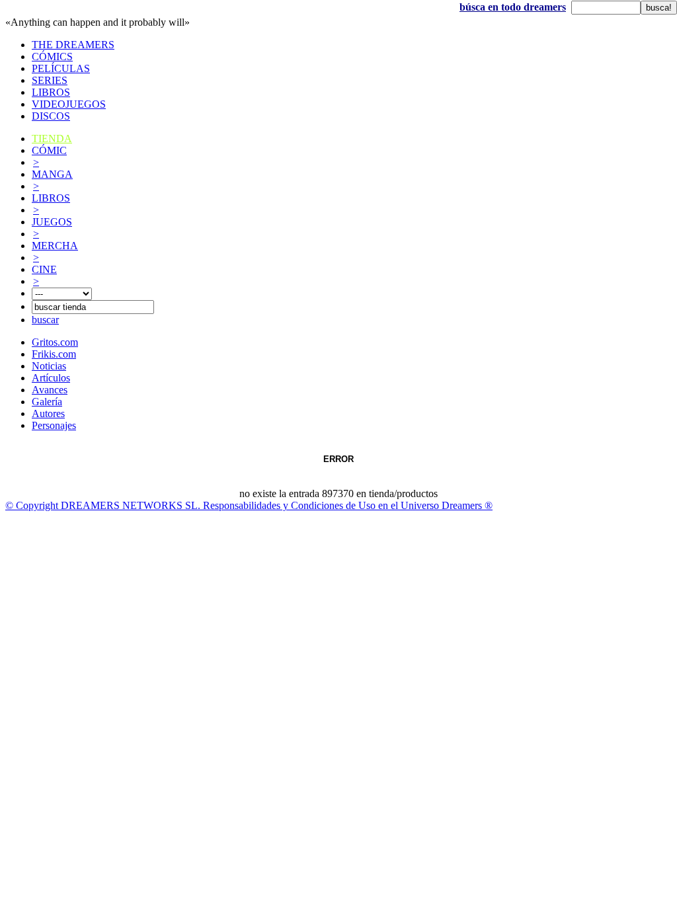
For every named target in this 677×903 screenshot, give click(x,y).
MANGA (52, 174)
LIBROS (51, 92)
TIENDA (52, 138)
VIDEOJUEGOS (69, 104)
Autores (48, 413)
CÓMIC (49, 150)
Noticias (49, 366)
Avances (49, 389)
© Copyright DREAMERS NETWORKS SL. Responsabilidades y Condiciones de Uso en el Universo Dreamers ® (249, 505)
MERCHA (55, 245)
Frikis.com (54, 354)
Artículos (51, 377)
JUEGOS (52, 221)
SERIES (49, 80)
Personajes (54, 425)
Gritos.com (55, 342)
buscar (45, 319)
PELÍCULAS (61, 68)
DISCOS (51, 116)
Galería (47, 401)
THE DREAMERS (73, 44)
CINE (44, 269)
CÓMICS (52, 56)
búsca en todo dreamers (512, 7)
